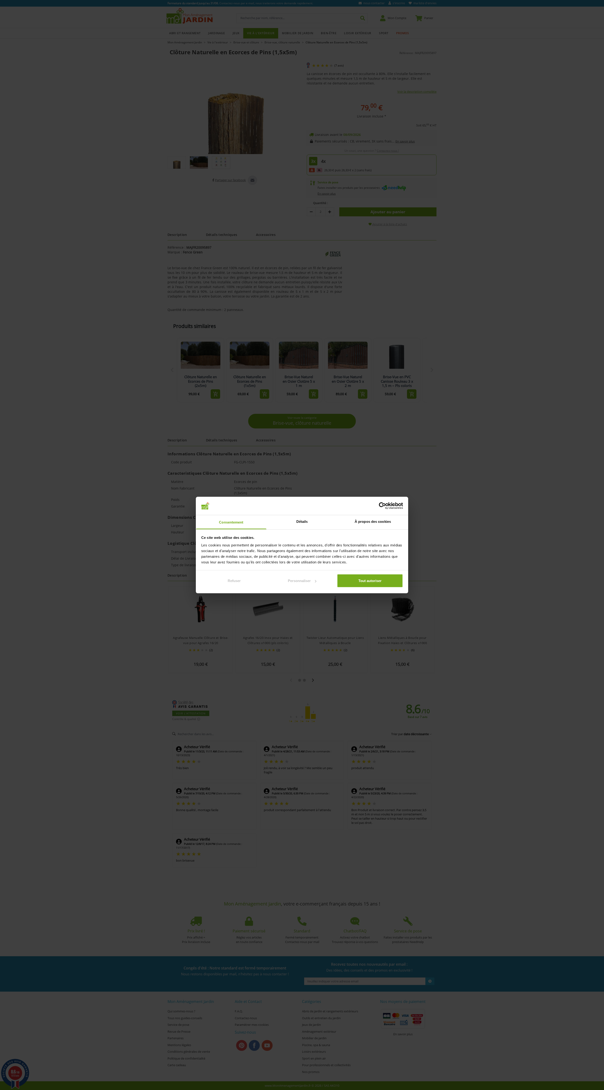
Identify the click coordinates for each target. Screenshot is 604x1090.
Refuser (234, 581)
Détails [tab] (302, 521)
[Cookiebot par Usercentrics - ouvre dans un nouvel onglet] (382, 505)
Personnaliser (299, 581)
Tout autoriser (370, 581)
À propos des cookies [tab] (373, 521)
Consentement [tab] (231, 522)
